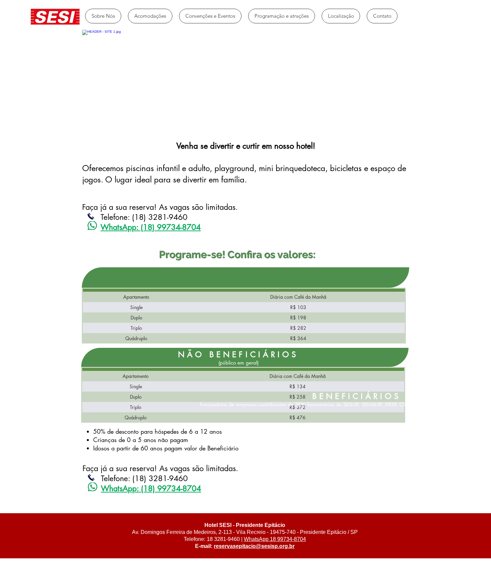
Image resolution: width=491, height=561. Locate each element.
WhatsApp (256, 539)
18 (272, 539)
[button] (150, 16)
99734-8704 (291, 539)
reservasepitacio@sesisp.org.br (254, 546)
